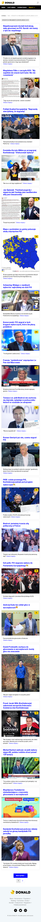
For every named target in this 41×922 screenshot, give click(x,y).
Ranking (13, 900)
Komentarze (18, 898)
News (11, 898)
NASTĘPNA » (20, 876)
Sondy (27, 900)
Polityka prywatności (20, 905)
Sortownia (20, 900)
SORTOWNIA (11, 7)
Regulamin (27, 902)
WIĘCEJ (31, 7)
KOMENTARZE (22, 7)
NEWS (3, 7)
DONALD (4, 15)
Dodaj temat (19, 902)
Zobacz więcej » (8, 64)
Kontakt (11, 902)
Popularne (27, 898)
